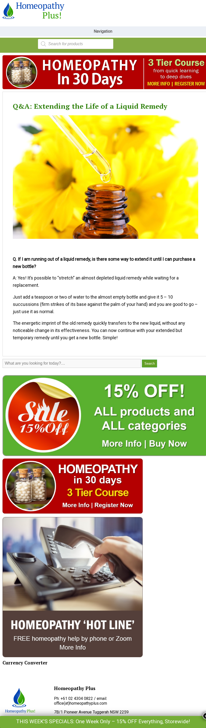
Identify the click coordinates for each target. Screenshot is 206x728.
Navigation (103, 31)
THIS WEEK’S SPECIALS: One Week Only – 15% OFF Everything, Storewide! (103, 721)
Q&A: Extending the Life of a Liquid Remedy (90, 106)
